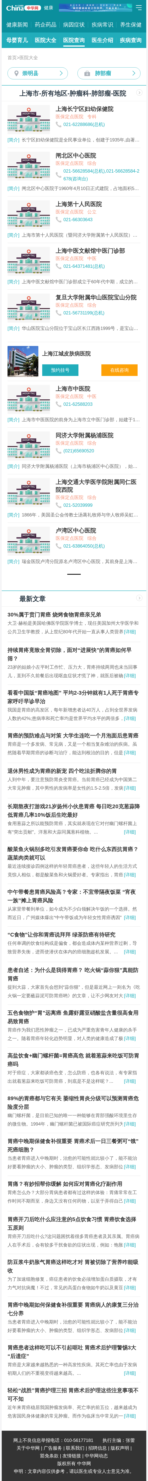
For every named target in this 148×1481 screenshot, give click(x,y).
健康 (48, 7)
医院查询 (74, 40)
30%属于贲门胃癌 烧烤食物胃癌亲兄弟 (54, 615)
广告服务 (53, 1448)
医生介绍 (102, 40)
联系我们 (75, 1448)
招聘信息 (97, 1448)
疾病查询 (131, 40)
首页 (12, 57)
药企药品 (45, 25)
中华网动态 (96, 1455)
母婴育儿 (17, 40)
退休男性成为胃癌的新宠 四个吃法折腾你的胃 (62, 771)
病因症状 (74, 25)
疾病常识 (102, 25)
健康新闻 (17, 25)
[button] (74, 574)
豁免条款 (49, 1455)
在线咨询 (119, 370)
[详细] (130, 631)
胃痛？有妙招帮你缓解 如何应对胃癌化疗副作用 (65, 1184)
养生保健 (131, 25)
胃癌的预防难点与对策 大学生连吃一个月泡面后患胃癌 (73, 736)
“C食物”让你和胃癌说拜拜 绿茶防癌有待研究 (61, 935)
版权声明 (120, 1448)
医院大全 (45, 40)
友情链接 (71, 1455)
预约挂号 (60, 370)
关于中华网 (28, 1448)
